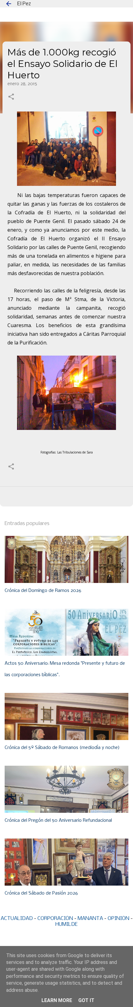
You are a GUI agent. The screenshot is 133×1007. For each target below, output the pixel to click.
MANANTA (90, 919)
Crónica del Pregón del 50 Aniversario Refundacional (58, 820)
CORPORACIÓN (55, 919)
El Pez (24, 4)
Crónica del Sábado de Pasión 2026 (41, 893)
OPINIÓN (118, 919)
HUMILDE (66, 924)
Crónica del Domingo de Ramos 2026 (43, 590)
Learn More (56, 1000)
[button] (11, 97)
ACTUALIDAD (17, 919)
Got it (86, 1000)
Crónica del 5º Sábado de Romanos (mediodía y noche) (62, 747)
